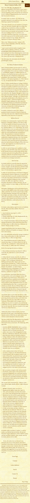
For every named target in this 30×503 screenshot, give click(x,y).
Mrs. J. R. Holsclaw (14, 7)
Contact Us (15, 474)
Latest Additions (15, 465)
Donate (15, 478)
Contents (15, 460)
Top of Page (25, 481)
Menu (27, 5)
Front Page (15, 456)
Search (15, 469)
